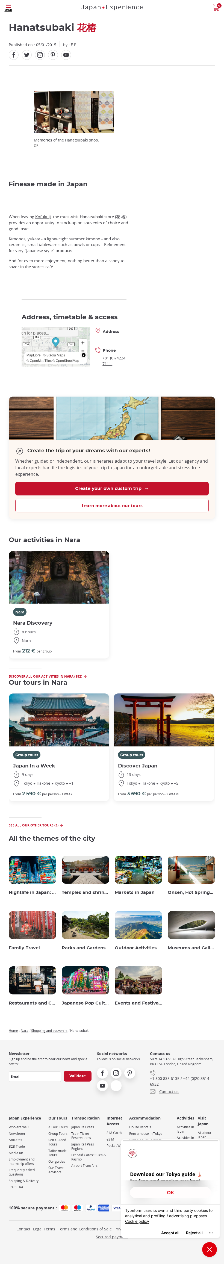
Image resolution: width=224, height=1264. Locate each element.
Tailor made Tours (57, 1153)
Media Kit (16, 1153)
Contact (23, 1228)
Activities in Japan (185, 1129)
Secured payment (112, 1236)
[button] (55, 343)
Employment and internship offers (21, 1161)
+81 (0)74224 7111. (113, 360)
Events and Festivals (138, 1003)
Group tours (26, 754)
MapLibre (33, 355)
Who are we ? (19, 1127)
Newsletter (17, 1134)
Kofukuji (43, 216)
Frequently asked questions (22, 1172)
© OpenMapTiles (39, 360)
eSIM (110, 1139)
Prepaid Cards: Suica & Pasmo (88, 1157)
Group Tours (57, 1134)
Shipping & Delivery (24, 1181)
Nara (19, 612)
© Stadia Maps (54, 355)
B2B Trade (17, 1146)
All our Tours (58, 1127)
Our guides (56, 1161)
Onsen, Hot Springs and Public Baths (191, 892)
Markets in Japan (135, 892)
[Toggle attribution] (83, 355)
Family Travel (24, 948)
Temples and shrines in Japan (85, 892)
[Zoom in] (83, 343)
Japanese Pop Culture (85, 1003)
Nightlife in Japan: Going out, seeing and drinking (32, 892)
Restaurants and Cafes (32, 1003)
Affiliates (15, 1140)
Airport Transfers (84, 1165)
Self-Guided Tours (57, 1142)
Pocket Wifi (115, 1146)
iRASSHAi (16, 1187)
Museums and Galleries (191, 948)
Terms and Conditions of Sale (85, 1228)
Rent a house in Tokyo (145, 1134)
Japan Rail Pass (82, 1127)
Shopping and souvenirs (49, 1030)
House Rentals (140, 1127)
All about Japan (204, 1135)
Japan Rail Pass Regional (82, 1146)
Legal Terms (44, 1228)
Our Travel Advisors (56, 1170)
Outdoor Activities (136, 948)
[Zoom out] (83, 351)
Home (13, 1030)
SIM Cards (114, 1133)
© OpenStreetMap (65, 360)
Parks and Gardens (84, 948)
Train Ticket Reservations (81, 1136)
